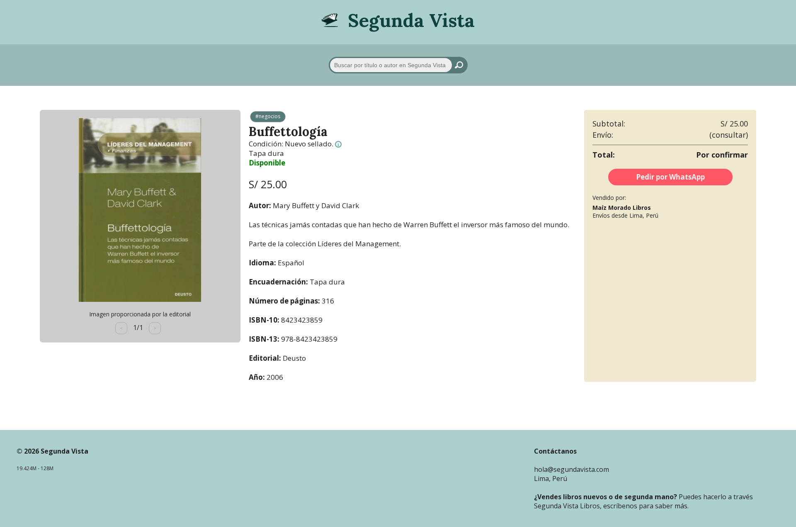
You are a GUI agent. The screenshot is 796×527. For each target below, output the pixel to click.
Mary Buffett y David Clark (316, 205)
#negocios (267, 116)
